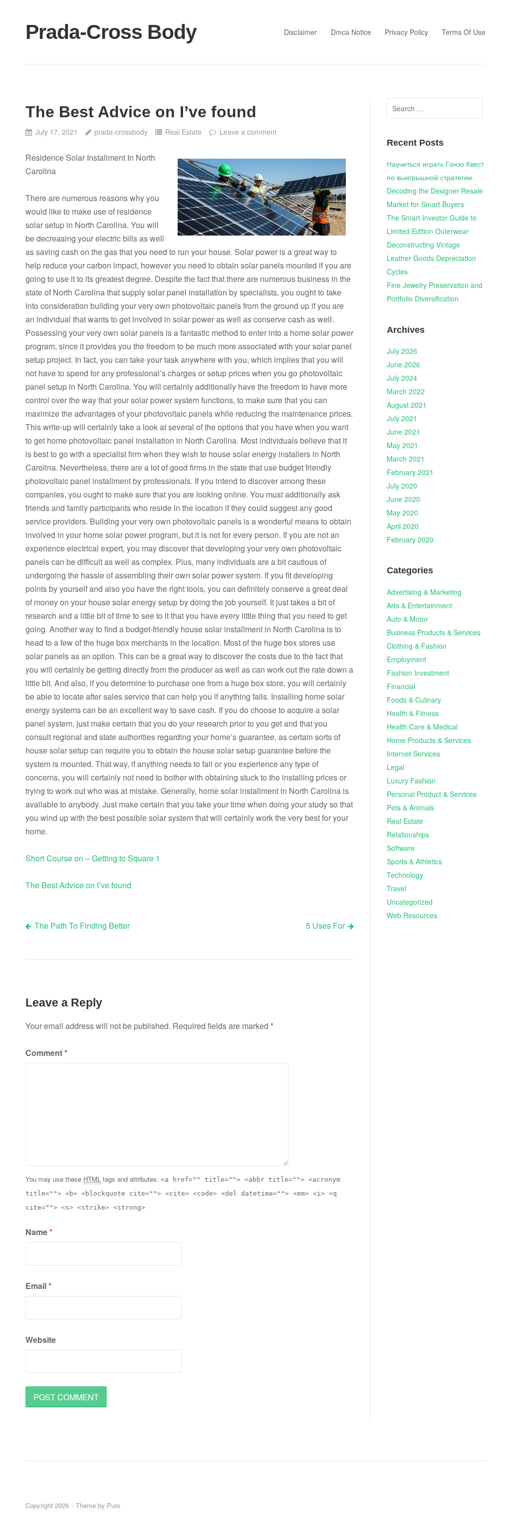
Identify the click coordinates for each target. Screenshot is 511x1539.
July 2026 (402, 351)
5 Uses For (325, 925)
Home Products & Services (429, 740)
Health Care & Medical (422, 727)
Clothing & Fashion (417, 646)
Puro (113, 1505)
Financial (401, 686)
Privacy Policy (406, 32)
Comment (46, 1052)
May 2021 (402, 445)
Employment (406, 659)
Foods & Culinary (414, 700)
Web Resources (412, 915)
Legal (395, 767)
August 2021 (407, 405)
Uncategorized (410, 902)
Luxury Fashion (411, 780)
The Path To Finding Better (82, 925)
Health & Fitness (413, 713)
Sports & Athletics (414, 861)
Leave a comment (248, 132)
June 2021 (403, 432)
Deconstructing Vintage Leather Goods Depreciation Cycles (431, 258)
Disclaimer (300, 32)
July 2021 (402, 418)
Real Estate (183, 132)
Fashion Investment (418, 673)
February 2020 (410, 539)
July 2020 (402, 486)
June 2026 (403, 364)
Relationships (408, 834)
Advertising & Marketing (424, 592)
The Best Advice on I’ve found (78, 885)
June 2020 (403, 499)
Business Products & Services (434, 632)
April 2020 (403, 526)
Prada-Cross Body (111, 31)
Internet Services (413, 754)
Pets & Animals (410, 807)
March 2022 (406, 391)
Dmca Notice (351, 32)
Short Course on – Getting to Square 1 (92, 858)
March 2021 (406, 459)
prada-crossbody (121, 132)
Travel (396, 888)
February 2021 (410, 472)
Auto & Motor (407, 619)
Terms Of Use (464, 32)
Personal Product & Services (432, 794)
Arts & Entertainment (419, 605)
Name (38, 1232)
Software (401, 848)
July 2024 (402, 378)
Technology (405, 875)
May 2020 (402, 512)
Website (40, 1339)
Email (38, 1285)
